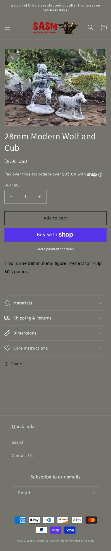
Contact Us (22, 455)
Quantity (11, 185)
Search (18, 442)
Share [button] (16, 363)
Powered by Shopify (81, 540)
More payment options (55, 249)
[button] (7, 27)
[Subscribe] (92, 493)
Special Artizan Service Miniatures (47, 540)
